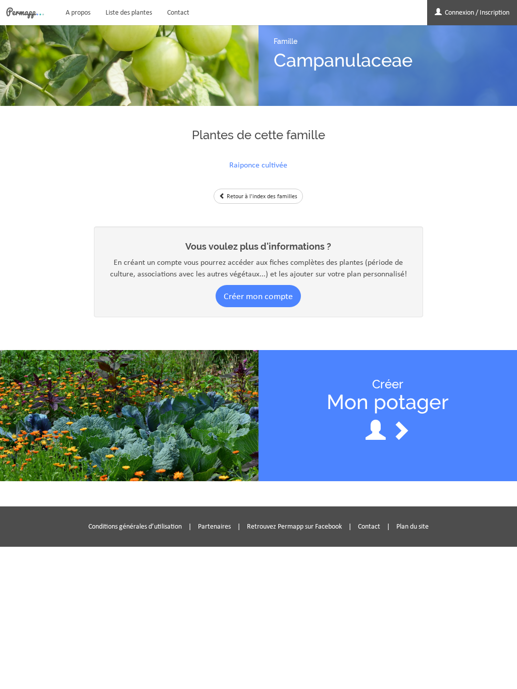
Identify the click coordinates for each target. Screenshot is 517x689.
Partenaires (214, 526)
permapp (25, 12)
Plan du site (412, 526)
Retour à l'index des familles (261, 196)
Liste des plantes (129, 12)
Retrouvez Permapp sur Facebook (294, 526)
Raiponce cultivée (258, 164)
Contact (178, 12)
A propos (78, 12)
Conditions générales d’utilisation (135, 526)
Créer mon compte (258, 296)
